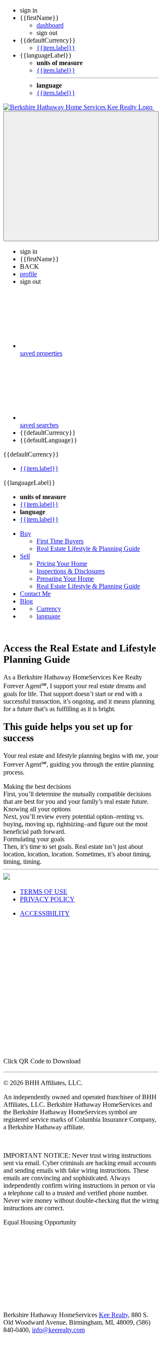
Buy (25, 533)
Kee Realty (113, 1314)
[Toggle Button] (81, 176)
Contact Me (35, 593)
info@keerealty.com (58, 1329)
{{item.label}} (56, 47)
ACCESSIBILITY (45, 913)
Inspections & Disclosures (71, 571)
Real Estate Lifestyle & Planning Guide (88, 548)
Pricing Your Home (62, 563)
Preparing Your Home (65, 578)
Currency (49, 608)
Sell (25, 556)
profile (28, 274)
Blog (26, 601)
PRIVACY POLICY (47, 899)
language (48, 616)
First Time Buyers (60, 541)
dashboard (50, 25)
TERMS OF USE (43, 891)
